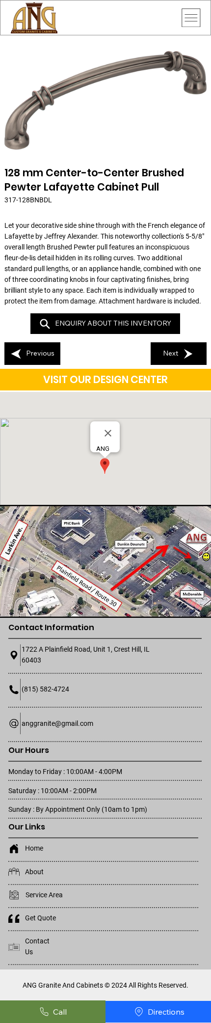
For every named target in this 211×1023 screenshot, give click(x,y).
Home (34, 848)
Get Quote (40, 918)
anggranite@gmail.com (57, 723)
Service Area (44, 895)
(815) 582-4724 (45, 689)
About (34, 872)
